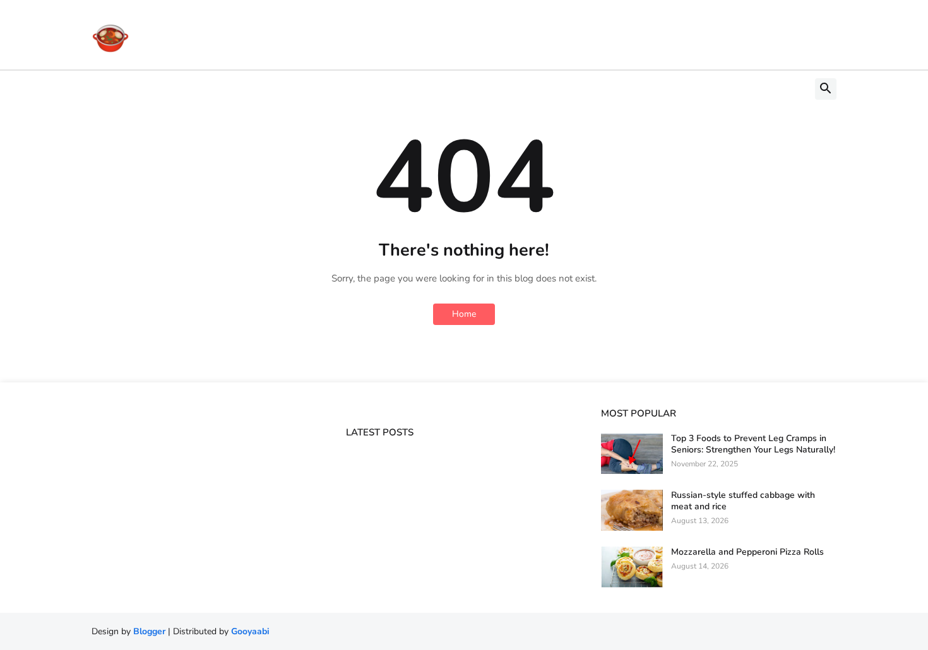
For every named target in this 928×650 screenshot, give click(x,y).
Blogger (149, 631)
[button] (825, 89)
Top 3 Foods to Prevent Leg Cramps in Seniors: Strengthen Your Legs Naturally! (753, 444)
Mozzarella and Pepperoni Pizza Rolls (747, 552)
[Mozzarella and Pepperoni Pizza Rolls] (632, 567)
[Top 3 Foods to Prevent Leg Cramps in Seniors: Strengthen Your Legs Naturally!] (632, 453)
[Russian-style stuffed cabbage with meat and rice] (632, 510)
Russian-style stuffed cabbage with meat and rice (743, 501)
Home (464, 314)
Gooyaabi (250, 631)
